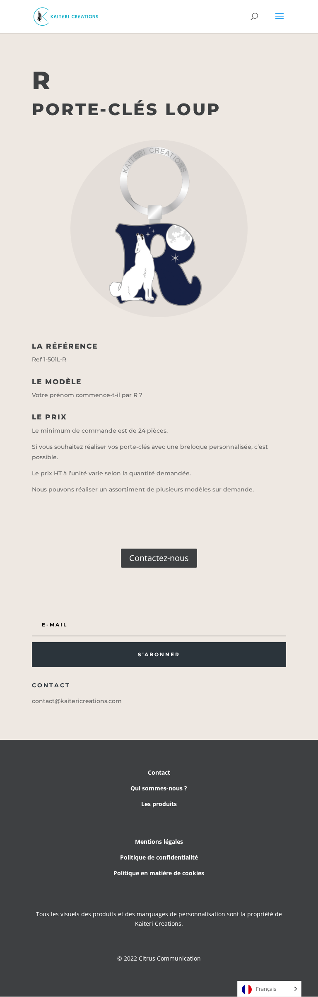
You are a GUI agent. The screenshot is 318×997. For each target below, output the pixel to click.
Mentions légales (159, 841)
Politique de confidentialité (159, 857)
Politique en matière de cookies (158, 873)
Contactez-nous (159, 558)
